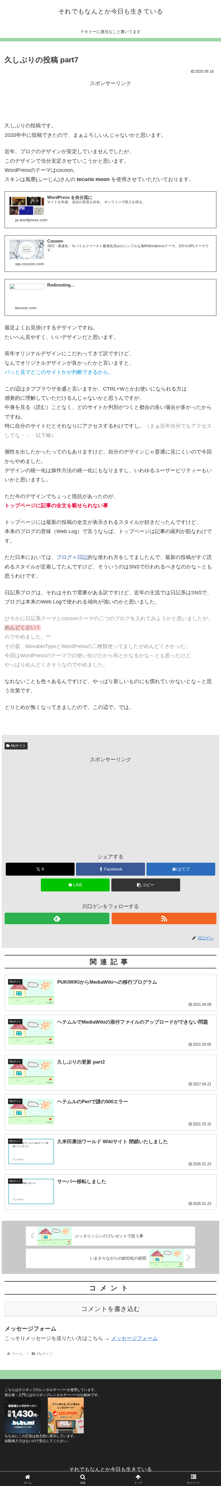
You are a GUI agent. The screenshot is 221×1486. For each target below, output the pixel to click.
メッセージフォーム (134, 1338)
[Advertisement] (110, 101)
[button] (145, 884)
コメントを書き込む (110, 1308)
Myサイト (18, 746)
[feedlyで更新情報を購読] (57, 918)
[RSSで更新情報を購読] (164, 918)
